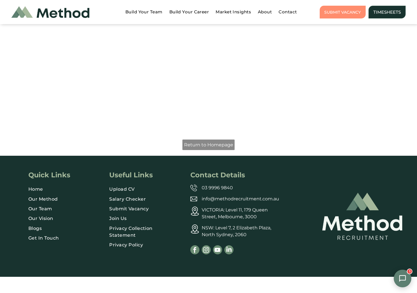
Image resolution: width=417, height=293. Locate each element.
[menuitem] (144, 12)
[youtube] (217, 250)
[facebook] (194, 250)
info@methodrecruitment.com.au (240, 198)
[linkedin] (228, 250)
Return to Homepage (208, 144)
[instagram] (206, 250)
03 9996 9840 (217, 187)
